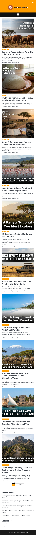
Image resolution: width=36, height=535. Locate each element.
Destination (5, 49)
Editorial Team (7, 62)
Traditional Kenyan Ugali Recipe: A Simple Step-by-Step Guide (17, 99)
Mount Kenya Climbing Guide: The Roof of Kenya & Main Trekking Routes (17, 470)
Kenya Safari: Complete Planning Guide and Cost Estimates (16, 143)
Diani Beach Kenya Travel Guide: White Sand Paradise (16, 328)
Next (20, 485)
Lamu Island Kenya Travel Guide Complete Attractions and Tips (16, 423)
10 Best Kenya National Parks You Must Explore (16, 516)
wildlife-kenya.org (23, 532)
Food (3, 95)
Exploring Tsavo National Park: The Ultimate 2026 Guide (17, 53)
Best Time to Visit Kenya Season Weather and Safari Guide (16, 282)
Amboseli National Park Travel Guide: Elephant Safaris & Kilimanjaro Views (15, 375)
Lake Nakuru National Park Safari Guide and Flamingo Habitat (17, 189)
